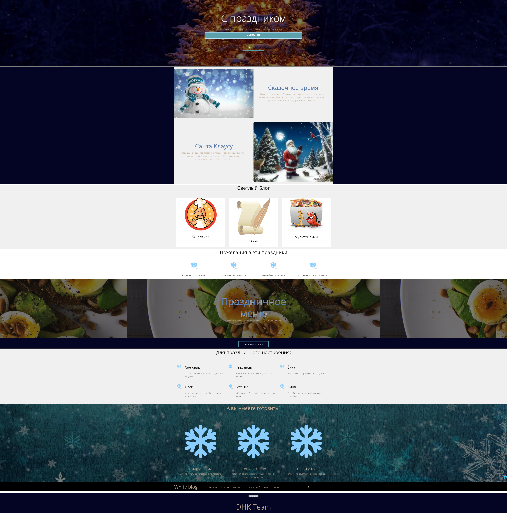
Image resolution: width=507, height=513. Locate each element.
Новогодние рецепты (253, 344)
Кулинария (201, 236)
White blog (186, 487)
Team (253, 507)
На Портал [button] (253, 47)
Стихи (253, 241)
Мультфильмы (306, 237)
